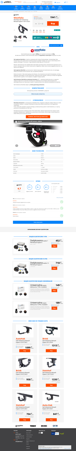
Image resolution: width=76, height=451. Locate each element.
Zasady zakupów (29, 436)
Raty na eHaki (28, 432)
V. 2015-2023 (35, 11)
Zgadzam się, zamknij (67, 448)
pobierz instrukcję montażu (54, 45)
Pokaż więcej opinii (38, 222)
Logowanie (28, 448)
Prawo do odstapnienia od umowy (30, 441)
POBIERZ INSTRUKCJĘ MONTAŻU (38, 116)
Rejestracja (28, 446)
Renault (26, 11)
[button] (14, 30)
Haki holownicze (21, 11)
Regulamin (28, 438)
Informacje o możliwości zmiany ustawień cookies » (45, 448)
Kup (53, 23)
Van (31, 11)
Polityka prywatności (29, 434)
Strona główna (16, 11)
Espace (29, 11)
